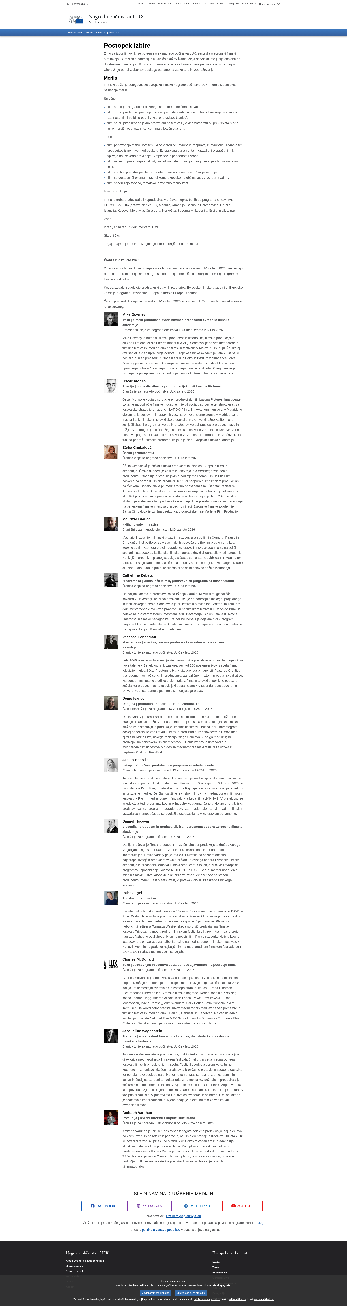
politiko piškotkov (237, 1299)
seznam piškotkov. (264, 1299)
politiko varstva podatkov (207, 1299)
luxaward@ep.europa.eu (183, 1216)
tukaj (259, 1223)
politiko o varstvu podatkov (161, 1230)
